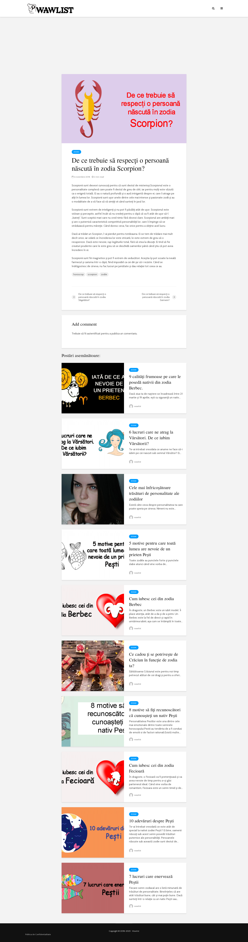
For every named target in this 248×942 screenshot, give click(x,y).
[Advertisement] (124, 45)
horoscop (78, 274)
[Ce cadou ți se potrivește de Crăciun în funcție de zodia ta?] (93, 665)
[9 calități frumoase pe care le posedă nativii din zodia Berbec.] (93, 387)
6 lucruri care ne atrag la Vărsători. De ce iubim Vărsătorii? (151, 437)
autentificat (93, 333)
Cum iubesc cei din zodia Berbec (151, 601)
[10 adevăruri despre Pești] (93, 832)
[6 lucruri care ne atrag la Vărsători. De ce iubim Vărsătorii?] (93, 443)
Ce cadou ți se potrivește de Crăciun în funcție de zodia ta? (153, 659)
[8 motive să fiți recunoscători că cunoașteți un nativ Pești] (93, 721)
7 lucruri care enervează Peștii (151, 879)
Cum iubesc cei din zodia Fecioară (151, 768)
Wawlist (135, 931)
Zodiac (76, 152)
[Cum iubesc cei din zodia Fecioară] (93, 776)
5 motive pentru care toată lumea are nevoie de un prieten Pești (152, 548)
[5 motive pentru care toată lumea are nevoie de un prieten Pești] (93, 554)
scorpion (92, 274)
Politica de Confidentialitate (38, 934)
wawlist (137, 406)
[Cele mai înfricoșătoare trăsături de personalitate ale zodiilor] (93, 499)
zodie (104, 274)
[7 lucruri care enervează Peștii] (93, 887)
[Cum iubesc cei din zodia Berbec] (93, 610)
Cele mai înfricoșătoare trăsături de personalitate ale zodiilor (154, 493)
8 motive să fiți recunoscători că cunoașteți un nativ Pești (155, 712)
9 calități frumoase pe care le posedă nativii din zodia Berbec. (155, 382)
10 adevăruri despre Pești (151, 821)
